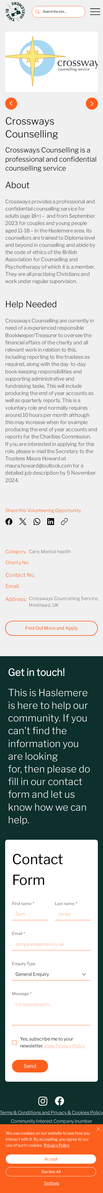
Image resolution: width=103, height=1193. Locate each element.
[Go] (11, 104)
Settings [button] (51, 1183)
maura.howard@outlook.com (38, 466)
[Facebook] (8, 521)
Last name (66, 903)
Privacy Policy (57, 1145)
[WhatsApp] (36, 521)
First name (23, 903)
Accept (51, 1158)
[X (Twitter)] (23, 521)
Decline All (51, 1171)
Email (18, 933)
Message (21, 993)
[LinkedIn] (50, 521)
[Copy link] (64, 521)
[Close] (95, 1132)
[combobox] (51, 974)
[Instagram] (43, 1101)
